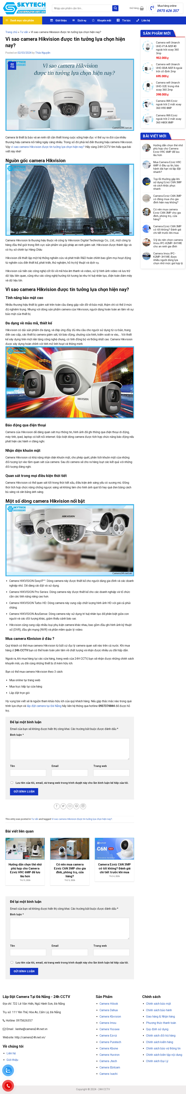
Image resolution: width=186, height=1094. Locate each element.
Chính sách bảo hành (159, 1010)
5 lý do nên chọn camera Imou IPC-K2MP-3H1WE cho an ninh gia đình (168, 243)
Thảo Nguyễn (42, 52)
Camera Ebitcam (110, 1067)
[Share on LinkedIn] (83, 806)
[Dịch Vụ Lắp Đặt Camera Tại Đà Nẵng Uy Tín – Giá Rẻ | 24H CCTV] (24, 8)
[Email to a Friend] (70, 806)
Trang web (100, 766)
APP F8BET (79, 1068)
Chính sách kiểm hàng (159, 1042)
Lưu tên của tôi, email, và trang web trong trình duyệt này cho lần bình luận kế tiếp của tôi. (72, 782)
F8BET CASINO (54, 1068)
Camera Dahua (109, 1010)
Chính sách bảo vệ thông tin (163, 1048)
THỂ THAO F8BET (24, 1073)
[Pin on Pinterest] (76, 806)
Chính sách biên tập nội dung (164, 1054)
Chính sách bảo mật (158, 1003)
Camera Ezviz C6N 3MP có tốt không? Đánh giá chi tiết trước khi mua (167, 229)
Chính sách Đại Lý (157, 1061)
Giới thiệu (12, 1060)
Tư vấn (24, 32)
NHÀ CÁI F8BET (38, 1068)
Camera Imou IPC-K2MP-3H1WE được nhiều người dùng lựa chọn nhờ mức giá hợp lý (168, 258)
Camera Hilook (109, 1003)
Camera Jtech (108, 1061)
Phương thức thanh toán (161, 1023)
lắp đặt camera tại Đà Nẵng (43, 706)
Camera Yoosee (110, 1029)
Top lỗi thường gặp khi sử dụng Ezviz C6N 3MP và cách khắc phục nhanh (167, 183)
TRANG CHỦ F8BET (20, 1068)
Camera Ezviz (108, 1035)
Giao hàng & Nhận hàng (160, 1016)
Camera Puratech (110, 1042)
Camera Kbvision (110, 1016)
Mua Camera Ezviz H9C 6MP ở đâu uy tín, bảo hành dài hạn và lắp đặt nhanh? (167, 167)
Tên (12, 766)
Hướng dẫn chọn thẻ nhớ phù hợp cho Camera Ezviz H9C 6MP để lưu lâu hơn (168, 150)
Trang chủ (11, 32)
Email (55, 766)
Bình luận (17, 734)
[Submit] (115, 8)
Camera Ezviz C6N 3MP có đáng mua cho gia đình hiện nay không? (167, 199)
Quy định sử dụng (157, 1029)
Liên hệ (11, 1053)
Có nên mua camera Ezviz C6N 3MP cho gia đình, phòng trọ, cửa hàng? (167, 214)
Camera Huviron (110, 1054)
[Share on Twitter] (63, 806)
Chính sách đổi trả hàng (160, 1035)
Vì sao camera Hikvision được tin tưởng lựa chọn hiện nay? (82, 819)
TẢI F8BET (68, 1068)
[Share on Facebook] (57, 806)
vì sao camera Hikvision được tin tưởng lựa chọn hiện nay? (47, 147)
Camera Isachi (109, 1074)
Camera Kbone (109, 1048)
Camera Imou (108, 1023)
